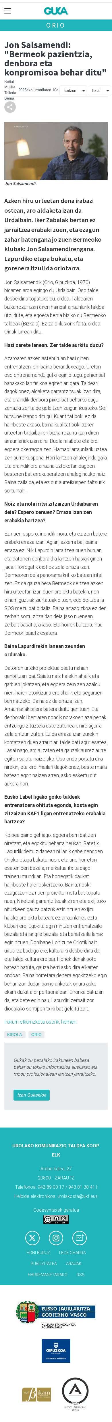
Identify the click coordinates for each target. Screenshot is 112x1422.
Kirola (14, 1034)
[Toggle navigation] (8, 11)
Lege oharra (72, 1252)
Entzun (70, 90)
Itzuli (96, 90)
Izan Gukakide (31, 1095)
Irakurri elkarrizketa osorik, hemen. (40, 1022)
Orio (56, 25)
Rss (80, 1274)
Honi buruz (38, 1252)
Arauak (74, 1263)
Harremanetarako (47, 1274)
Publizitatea (44, 1263)
